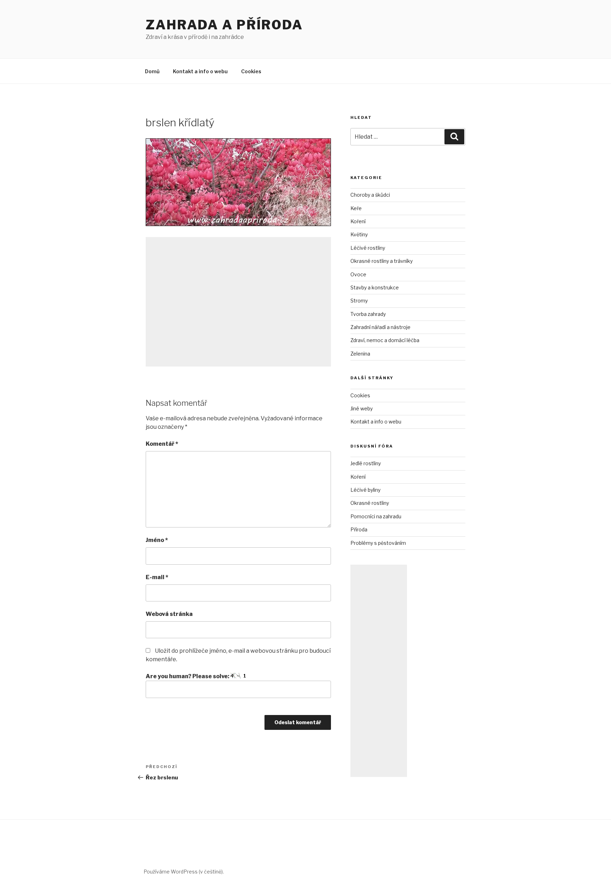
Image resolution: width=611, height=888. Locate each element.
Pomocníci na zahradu (375, 516)
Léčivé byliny (365, 490)
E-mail (157, 577)
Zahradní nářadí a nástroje (380, 327)
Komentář (162, 443)
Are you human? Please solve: (188, 676)
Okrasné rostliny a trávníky (381, 261)
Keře (356, 208)
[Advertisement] (238, 302)
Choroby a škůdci (370, 195)
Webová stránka (169, 614)
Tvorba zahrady (368, 314)
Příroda (358, 529)
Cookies (251, 71)
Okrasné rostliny (369, 503)
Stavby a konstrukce (374, 287)
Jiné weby (361, 408)
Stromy (359, 301)
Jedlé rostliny (365, 463)
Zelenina (360, 354)
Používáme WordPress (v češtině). (184, 872)
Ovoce (358, 274)
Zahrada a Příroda (224, 25)
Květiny (359, 234)
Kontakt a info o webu (200, 71)
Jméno (157, 540)
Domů (152, 71)
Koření (358, 221)
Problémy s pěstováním (378, 543)
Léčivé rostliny (367, 248)
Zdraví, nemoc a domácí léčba (384, 340)
